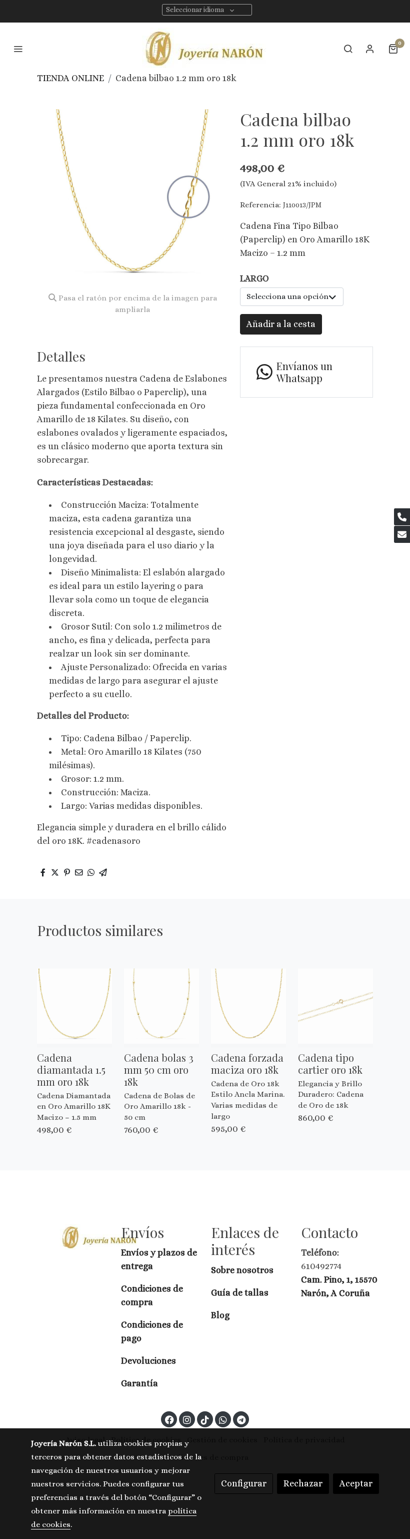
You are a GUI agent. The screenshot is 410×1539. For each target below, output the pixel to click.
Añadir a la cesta (281, 324)
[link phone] (402, 516)
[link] (205, 48)
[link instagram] (187, 1419)
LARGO (254, 278)
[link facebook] (169, 1419)
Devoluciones (148, 1361)
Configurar (243, 1483)
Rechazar (303, 1483)
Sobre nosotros (243, 1270)
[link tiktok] (205, 1419)
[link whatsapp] (223, 1419)
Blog (220, 1315)
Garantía (139, 1383)
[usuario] (370, 49)
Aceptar (356, 1483)
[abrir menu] (18, 49)
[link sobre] (70, 1237)
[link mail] (402, 534)
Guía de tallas (239, 1293)
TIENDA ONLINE (70, 78)
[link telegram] (241, 1419)
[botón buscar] (348, 49)
